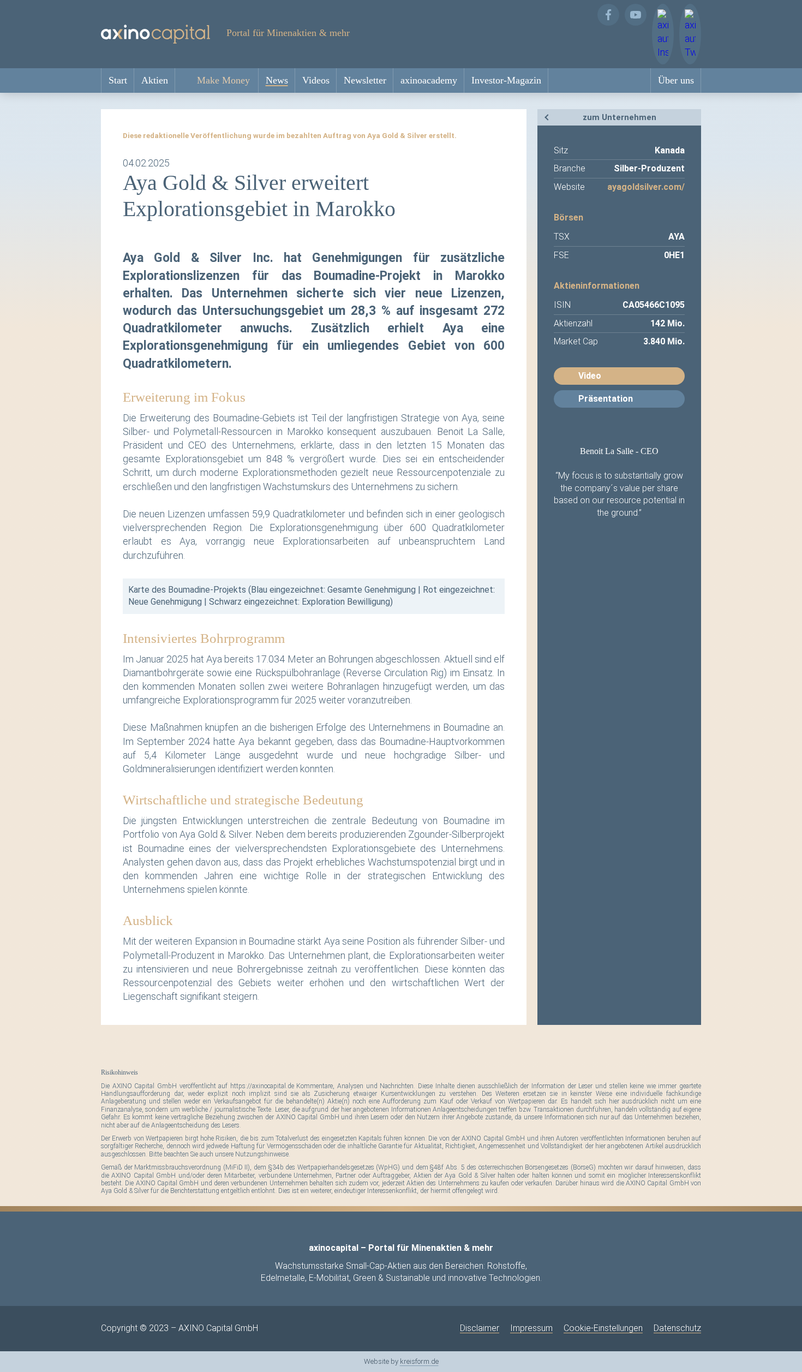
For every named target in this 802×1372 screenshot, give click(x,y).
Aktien (154, 80)
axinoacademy (428, 80)
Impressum (531, 1328)
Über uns (676, 80)
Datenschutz (677, 1328)
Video (589, 376)
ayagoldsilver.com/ (646, 187)
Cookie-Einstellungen (603, 1328)
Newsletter (365, 80)
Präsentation (605, 398)
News (277, 80)
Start (118, 80)
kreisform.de (419, 1361)
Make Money (223, 80)
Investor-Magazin (506, 80)
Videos (316, 80)
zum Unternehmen (619, 117)
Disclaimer (479, 1328)
